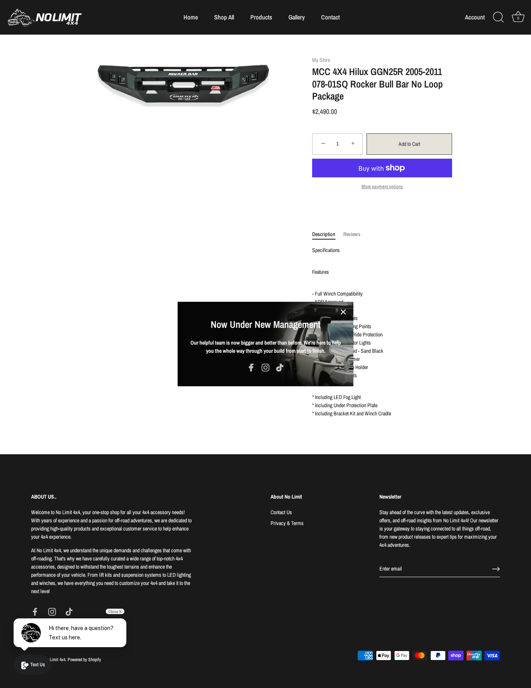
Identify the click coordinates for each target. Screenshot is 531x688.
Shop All (224, 17)
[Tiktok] (280, 367)
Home (190, 17)
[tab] (327, 234)
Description (323, 234)
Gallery (296, 17)
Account (475, 17)
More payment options (382, 186)
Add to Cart (409, 143)
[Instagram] (265, 367)
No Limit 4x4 (54, 659)
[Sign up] (496, 569)
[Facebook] (251, 367)
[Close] (343, 311)
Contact (330, 17)
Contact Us (281, 512)
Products (261, 17)
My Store (321, 59)
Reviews (351, 234)
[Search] (498, 17)
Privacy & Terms (287, 523)
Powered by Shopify (84, 659)
